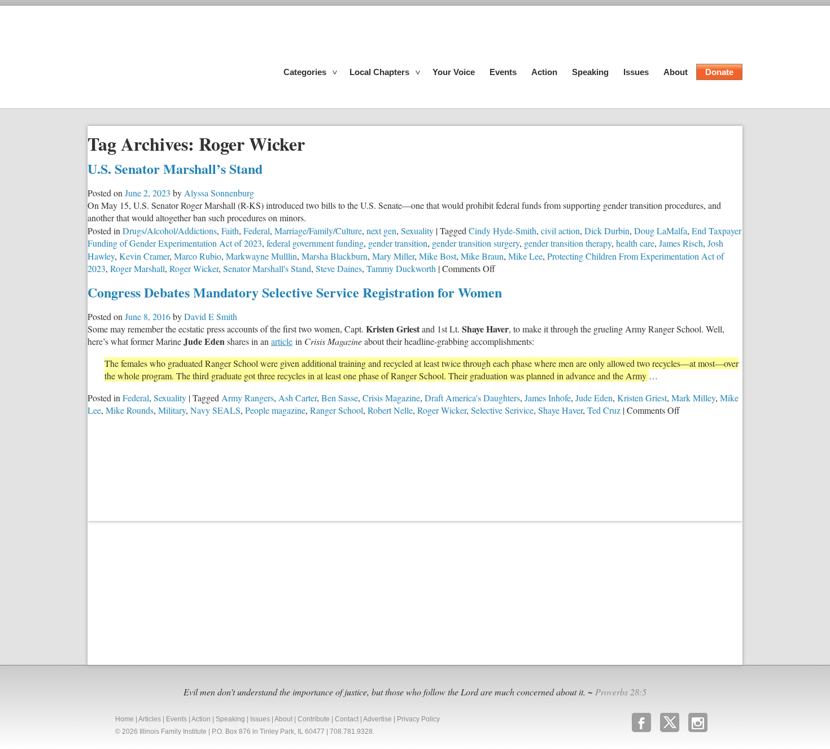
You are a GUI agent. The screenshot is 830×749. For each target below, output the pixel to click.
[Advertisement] (172, 591)
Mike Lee (525, 256)
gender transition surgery (475, 243)
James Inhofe (548, 398)
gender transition (397, 243)
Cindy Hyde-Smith (502, 230)
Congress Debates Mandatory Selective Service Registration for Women (295, 292)
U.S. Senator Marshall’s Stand (175, 168)
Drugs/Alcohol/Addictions (170, 230)
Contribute (314, 719)
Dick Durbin (607, 230)
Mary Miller (393, 256)
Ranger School (336, 410)
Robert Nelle (390, 410)
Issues (636, 72)
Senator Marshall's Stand (267, 268)
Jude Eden (594, 398)
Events (503, 72)
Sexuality (417, 230)
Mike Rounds (130, 410)
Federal (256, 230)
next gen (381, 230)
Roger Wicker (194, 268)
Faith (230, 230)
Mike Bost (437, 256)
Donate (719, 72)
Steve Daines (339, 268)
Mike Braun (482, 256)
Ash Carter (297, 398)
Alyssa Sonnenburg (219, 193)
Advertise (377, 719)
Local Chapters (379, 72)
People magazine (275, 410)
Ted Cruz (604, 410)
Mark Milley (693, 398)
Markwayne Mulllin (261, 256)
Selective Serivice (502, 410)
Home (124, 719)
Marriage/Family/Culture (318, 230)
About (675, 72)
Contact (347, 719)
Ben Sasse (339, 398)
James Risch (681, 243)
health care (635, 243)
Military (172, 410)
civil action (560, 230)
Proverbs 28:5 (620, 692)
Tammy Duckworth (401, 268)
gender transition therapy (567, 243)
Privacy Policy (418, 719)
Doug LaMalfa (660, 230)
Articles (149, 719)
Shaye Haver (560, 410)
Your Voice (454, 72)
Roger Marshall (137, 268)
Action (544, 72)
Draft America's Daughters (472, 398)
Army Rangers (247, 398)
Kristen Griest (642, 398)
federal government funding (315, 243)
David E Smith (210, 316)
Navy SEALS (215, 410)
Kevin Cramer (144, 256)
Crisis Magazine (391, 398)
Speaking (590, 72)
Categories (304, 72)
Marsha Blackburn (335, 256)
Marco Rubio (197, 256)
